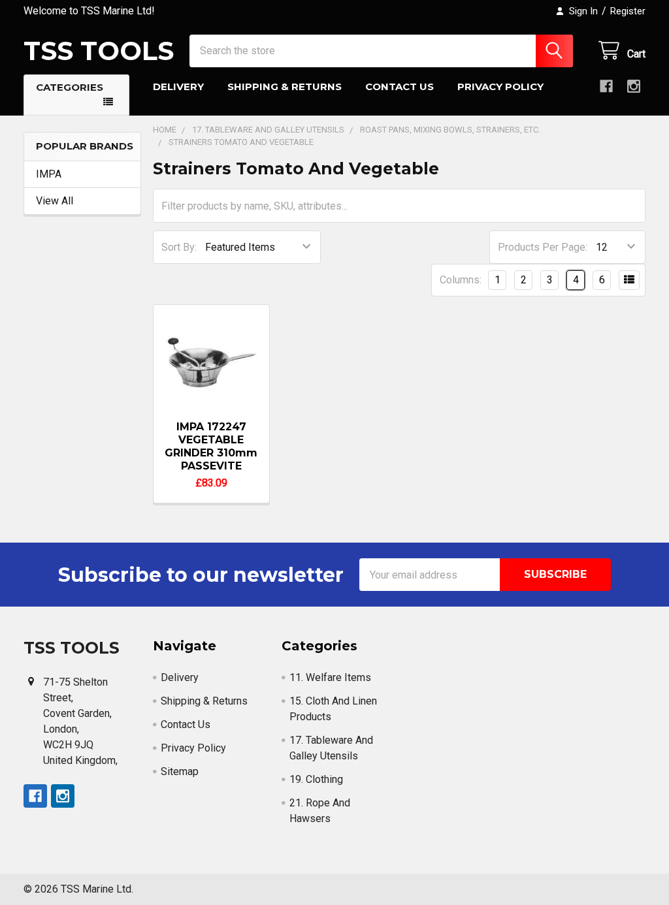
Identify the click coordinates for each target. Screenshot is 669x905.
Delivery (178, 86)
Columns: (460, 280)
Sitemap (180, 771)
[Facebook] (606, 86)
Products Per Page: (542, 247)
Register (627, 11)
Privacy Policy (500, 86)
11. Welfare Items (330, 677)
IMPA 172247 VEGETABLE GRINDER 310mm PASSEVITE (211, 446)
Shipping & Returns (284, 86)
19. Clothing (316, 779)
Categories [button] (69, 87)
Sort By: (179, 247)
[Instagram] (633, 86)
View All (54, 201)
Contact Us (399, 86)
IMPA (48, 174)
